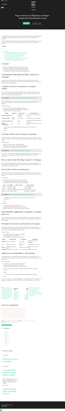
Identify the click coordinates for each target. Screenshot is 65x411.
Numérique (33, 5)
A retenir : (6, 51)
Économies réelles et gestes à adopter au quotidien (16, 54)
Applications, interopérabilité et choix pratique (15, 60)
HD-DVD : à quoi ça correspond (10, 360)
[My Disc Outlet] (5, 0)
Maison (27, 23)
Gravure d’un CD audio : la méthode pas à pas (10, 391)
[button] (2, 8)
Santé (6, 343)
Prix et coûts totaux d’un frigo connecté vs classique (14, 55)
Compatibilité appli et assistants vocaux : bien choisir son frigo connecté (17, 295)
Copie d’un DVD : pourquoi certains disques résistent (9, 372)
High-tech (33, 4)
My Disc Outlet (4, 4)
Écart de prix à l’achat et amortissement (13, 56)
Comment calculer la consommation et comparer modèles (17, 53)
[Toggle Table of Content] (2, 48)
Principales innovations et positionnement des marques (16, 59)
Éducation (6, 335)
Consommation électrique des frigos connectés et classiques (15, 52)
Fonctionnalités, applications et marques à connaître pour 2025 (16, 58)
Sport (6, 345)
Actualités (33, 1)
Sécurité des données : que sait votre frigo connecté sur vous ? (26, 295)
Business (33, 2)
